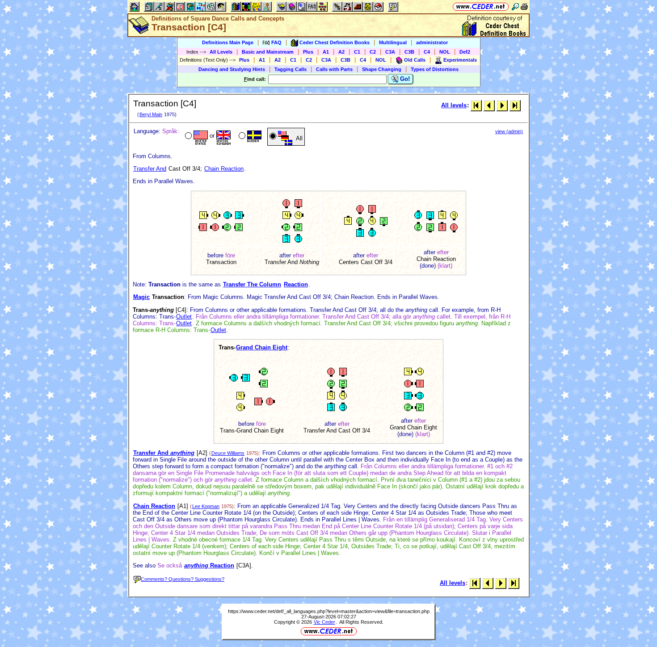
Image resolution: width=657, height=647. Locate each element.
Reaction (296, 284)
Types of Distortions (435, 69)
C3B (409, 52)
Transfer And (149, 168)
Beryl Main (150, 114)
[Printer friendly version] (524, 6)
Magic (141, 297)
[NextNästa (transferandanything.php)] (502, 105)
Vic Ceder (324, 622)
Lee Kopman (205, 506)
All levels (454, 105)
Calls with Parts (334, 69)
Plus (308, 52)
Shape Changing (381, 69)
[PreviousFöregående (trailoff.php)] (489, 105)
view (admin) (509, 131)
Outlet (184, 316)
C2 (373, 52)
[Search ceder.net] (515, 6)
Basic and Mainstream (268, 52)
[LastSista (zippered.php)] (515, 105)
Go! (404, 79)
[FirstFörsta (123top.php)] (476, 105)
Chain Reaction (224, 168)
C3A (390, 52)
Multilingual (393, 42)
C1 (357, 52)
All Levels (221, 52)
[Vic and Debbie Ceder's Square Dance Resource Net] (480, 6)
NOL (444, 52)
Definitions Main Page (227, 42)
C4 (427, 52)
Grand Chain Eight (261, 347)
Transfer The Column (252, 284)
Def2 (464, 52)
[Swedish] (249, 137)
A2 (341, 52)
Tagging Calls (290, 69)
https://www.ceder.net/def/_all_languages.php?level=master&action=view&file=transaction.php (329, 611)
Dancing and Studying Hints (231, 69)
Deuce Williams (227, 453)
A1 (326, 52)
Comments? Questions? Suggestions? (182, 579)
